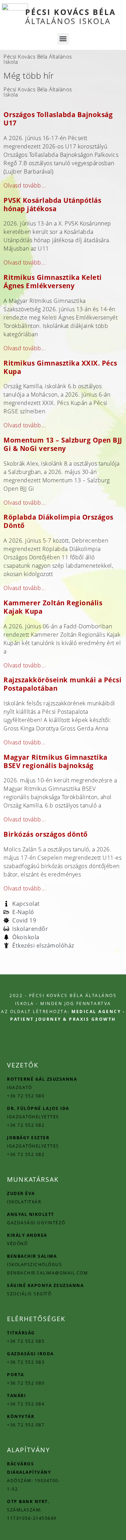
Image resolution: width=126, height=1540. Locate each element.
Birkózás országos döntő (46, 834)
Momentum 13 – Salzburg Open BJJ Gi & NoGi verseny (63, 444)
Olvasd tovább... (25, 185)
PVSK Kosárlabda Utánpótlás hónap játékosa (52, 204)
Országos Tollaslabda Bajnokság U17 (58, 118)
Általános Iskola (70, 16)
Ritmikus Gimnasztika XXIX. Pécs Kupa (60, 367)
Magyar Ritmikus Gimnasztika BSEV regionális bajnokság (55, 761)
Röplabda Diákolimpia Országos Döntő (58, 521)
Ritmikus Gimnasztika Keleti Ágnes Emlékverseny (53, 281)
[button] (63, 39)
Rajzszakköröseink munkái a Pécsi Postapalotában (62, 683)
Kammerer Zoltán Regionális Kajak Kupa (53, 606)
